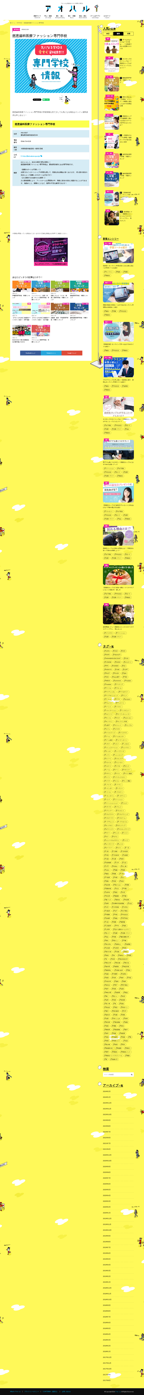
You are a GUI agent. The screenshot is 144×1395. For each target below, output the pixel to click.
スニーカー (119, 762)
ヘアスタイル (123, 822)
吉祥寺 (108, 892)
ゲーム (108, 736)
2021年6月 (107, 1149)
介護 (107, 859)
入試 (125, 862)
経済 (123, 996)
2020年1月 (107, 1213)
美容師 (123, 1000)
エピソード (109, 714)
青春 (107, 1037)
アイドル (108, 688)
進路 (107, 1026)
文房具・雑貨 (110, 96)
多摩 (107, 903)
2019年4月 (107, 1265)
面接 (123, 1037)
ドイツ (108, 777)
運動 (114, 1026)
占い (123, 877)
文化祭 (108, 948)
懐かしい (116, 940)
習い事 (108, 1003)
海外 (122, 977)
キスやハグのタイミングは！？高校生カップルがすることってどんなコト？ (126, 63)
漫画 (117, 981)
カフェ (108, 729)
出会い (108, 870)
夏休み (118, 900)
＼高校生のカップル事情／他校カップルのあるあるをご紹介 (126, 138)
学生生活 (123, 311)
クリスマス (109, 633)
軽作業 (108, 1022)
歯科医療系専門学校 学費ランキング (126, 176)
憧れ (107, 940)
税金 (126, 992)
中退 (107, 855)
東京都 (118, 963)
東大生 (127, 963)
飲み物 (108, 1044)
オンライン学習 (122, 721)
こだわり (126, 744)
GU (124, 666)
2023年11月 (107, 1109)
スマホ (118, 766)
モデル (115, 836)
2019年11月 (107, 1224)
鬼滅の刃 (114, 1059)
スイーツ (108, 758)
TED (125, 677)
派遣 (107, 977)
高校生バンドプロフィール (114, 1055)
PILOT (108, 673)
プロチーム (122, 818)
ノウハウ (108, 784)
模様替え (108, 970)
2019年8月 (107, 1242)
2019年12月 (107, 1218)
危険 (107, 881)
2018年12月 (107, 1288)
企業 (114, 859)
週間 (118, 34)
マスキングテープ (124, 829)
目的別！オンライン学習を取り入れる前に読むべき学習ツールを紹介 (118, 256)
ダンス (127, 766)
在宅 (123, 892)
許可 (125, 1011)
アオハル (119, 688)
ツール (108, 770)
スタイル (108, 762)
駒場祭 (119, 1048)
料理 (125, 948)
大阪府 (108, 911)
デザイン (108, 773)
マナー (108, 833)
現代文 (108, 985)
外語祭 (127, 900)
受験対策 (108, 888)
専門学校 (125, 918)
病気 (114, 989)
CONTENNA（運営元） (50, 1391)
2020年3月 (107, 1201)
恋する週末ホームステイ (122, 929)
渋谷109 (108, 981)
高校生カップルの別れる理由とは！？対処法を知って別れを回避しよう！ (118, 538)
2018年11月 (107, 1294)
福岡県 (118, 992)
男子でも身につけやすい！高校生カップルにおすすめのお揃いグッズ (118, 452)
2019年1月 (107, 1282)
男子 (116, 985)
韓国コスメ (116, 1041)
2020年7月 (107, 1178)
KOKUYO (109, 669)
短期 (122, 989)
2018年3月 (107, 1340)
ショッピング (119, 755)
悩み (127, 429)
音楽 (126, 1041)
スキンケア (119, 758)
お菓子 (108, 725)
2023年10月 (107, 1114)
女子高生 (108, 425)
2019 (116, 651)
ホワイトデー (110, 829)
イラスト (119, 707)
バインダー (109, 788)
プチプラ (108, 807)
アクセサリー (124, 692)
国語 (116, 892)
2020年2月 (107, 1207)
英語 (116, 1007)
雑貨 (114, 1033)
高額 (128, 1055)
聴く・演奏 (71, 16)
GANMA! (116, 666)
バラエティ (119, 792)
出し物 (124, 866)
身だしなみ (116, 1018)
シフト (108, 755)
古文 (117, 888)
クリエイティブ (110, 732)
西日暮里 (116, 1011)
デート (117, 770)
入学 (117, 862)
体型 (122, 859)
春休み (122, 955)
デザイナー (127, 770)
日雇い (118, 951)
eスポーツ (107, 16)
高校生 (108, 275)
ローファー (109, 848)
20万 (123, 651)
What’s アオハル (15, 1391)
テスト (118, 773)
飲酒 (116, 1044)
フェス (125, 803)
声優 (125, 896)
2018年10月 (107, 1299)
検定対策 (126, 966)
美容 (114, 1000)
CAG (126, 658)
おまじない (128, 718)
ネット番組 (127, 781)
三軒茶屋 (125, 851)
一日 (127, 848)
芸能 (122, 1003)
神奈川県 (108, 992)
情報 (114, 937)
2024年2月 (107, 1091)
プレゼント (109, 511)
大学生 (126, 907)
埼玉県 (108, 896)
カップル (129, 725)
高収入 (128, 1048)
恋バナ (128, 425)
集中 (126, 1029)
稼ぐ (107, 996)
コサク (108, 744)
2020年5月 (107, 1190)
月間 (128, 34)
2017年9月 (107, 1375)
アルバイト (109, 703)
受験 (126, 272)
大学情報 (116, 907)
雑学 (107, 1033)
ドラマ (108, 781)
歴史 (129, 970)
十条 (122, 874)
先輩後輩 (108, 862)
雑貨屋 (123, 1033)
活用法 (124, 974)
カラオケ (117, 729)
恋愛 (108, 38)
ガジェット (118, 725)
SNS (107, 677)
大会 (130, 903)
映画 (107, 955)
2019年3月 (107, 1270)
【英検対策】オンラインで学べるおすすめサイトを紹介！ (126, 196)
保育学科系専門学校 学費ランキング (126, 157)
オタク (118, 718)
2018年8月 (107, 1311)
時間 (129, 955)
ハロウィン (122, 796)
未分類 (109, 137)
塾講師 (117, 896)
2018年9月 (107, 1305)
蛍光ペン (125, 1007)
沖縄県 (115, 974)
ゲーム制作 (109, 740)
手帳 (125, 940)
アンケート (120, 703)
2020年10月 (107, 1161)
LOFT (126, 669)
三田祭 (115, 851)
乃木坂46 (116, 855)
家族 (116, 918)
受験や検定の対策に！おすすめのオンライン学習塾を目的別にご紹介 (118, 295)
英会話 (108, 1007)
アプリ (118, 699)
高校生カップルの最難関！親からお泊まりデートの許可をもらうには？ (126, 120)
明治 (126, 951)
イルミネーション (111, 710)
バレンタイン (110, 796)
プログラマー (110, 814)
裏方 (107, 1011)
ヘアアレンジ (110, 822)
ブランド (119, 807)
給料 (107, 1000)
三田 (107, 851)
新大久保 (108, 951)
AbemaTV (117, 655)
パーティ (119, 784)
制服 (116, 870)
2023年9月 (107, 1120)
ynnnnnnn (118, 681)
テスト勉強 (128, 773)
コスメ (117, 744)
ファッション (110, 468)
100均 (108, 651)
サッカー (108, 751)
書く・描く (60, 16)
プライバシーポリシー (31, 1391)
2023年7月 (107, 1132)
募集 (114, 874)
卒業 (116, 877)
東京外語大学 (124, 959)
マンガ (117, 833)
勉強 (118, 272)
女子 (116, 911)
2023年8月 (107, 1126)
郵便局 (108, 1029)
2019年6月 (107, 1253)
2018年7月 (107, 1317)
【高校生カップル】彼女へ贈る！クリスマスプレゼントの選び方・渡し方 (118, 578)
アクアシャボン (110, 692)
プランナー (109, 810)
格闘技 (117, 966)
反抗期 (108, 885)
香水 (123, 1044)
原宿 (114, 881)
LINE (117, 669)
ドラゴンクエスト (120, 777)
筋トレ (115, 996)
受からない (118, 885)
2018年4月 (107, 1334)
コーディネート (122, 740)
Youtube (128, 681)
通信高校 (117, 1022)
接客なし (119, 944)
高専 (107, 1052)
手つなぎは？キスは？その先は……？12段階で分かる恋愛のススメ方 (126, 44)
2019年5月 (107, 1259)
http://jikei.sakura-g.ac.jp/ (31, 156)
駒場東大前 (109, 1048)
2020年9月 (107, 1166)
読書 (116, 1015)
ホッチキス (109, 825)
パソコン (108, 792)
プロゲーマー (110, 818)
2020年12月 (107, 1155)
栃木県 (108, 966)
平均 (117, 926)
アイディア (119, 684)
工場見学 (108, 926)
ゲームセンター (119, 736)
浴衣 (114, 977)
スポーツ (108, 766)
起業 (107, 1018)
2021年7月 (107, 1143)
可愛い (126, 888)
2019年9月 (107, 1236)
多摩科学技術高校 (118, 903)
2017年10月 (107, 1369)
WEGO (108, 681)
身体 (126, 1018)
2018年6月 (107, 1322)
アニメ (125, 695)
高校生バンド (126, 1052)
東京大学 (108, 963)
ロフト (119, 848)
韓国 (107, 1041)
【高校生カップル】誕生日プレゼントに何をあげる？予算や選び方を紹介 (118, 495)
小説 (107, 922)
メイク (126, 833)
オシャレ (108, 718)
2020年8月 (107, 1172)
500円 (108, 655)
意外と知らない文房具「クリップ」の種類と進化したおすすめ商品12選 (126, 101)
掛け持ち (108, 944)
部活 (122, 1026)
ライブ (126, 840)
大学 (107, 907)
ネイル (117, 781)
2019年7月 (107, 1247)
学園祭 (108, 914)
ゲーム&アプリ (95, 16)
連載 (126, 1022)
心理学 (108, 929)
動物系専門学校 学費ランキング (126, 80)
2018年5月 (107, 1328)
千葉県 (108, 877)
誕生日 (108, 1015)
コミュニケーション (112, 747)
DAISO (118, 662)
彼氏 (125, 926)
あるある (127, 699)
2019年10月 (107, 1230)
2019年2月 (107, 1276)
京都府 (126, 855)
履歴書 (123, 922)
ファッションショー (112, 803)
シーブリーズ (120, 751)
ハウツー (120, 788)
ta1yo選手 (117, 677)
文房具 (117, 948)
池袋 (107, 974)
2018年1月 (107, 1351)
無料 (124, 981)
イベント (108, 707)
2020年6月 (107, 1184)
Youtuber (108, 684)
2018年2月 (107, 1346)
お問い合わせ (66, 1391)
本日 (107, 34)
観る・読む (83, 16)
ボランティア (121, 825)
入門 (107, 866)
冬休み (115, 866)
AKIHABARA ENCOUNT (113, 658)
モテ (107, 836)
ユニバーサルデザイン (112, 840)
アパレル (108, 699)
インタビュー (126, 710)
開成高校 (117, 1029)
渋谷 (129, 977)
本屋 (113, 959)
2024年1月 (107, 1097)
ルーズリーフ (110, 844)
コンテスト (126, 747)
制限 (123, 870)
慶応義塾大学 (125, 937)
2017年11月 (107, 1363)
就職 (114, 922)
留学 (107, 989)
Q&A (125, 673)
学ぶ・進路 (48, 16)
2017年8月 (107, 1380)
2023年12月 (107, 1103)
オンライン (109, 272)
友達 (122, 881)
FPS (107, 666)
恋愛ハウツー (117, 429)
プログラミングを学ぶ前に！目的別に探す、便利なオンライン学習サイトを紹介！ (118, 370)
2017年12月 (107, 1357)
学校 (116, 914)
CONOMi (108, 662)
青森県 (115, 1037)
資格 (123, 1015)
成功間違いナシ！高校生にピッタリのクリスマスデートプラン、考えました (126, 216)
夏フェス (108, 900)
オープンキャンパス (123, 714)
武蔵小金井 (119, 970)
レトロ (121, 844)
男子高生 (125, 985)
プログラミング (123, 814)
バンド (108, 799)
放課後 (126, 386)
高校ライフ (37, 16)
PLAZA (117, 673)
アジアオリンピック (112, 695)
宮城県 (108, 918)
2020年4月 (107, 1195)
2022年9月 (107, 1138)
